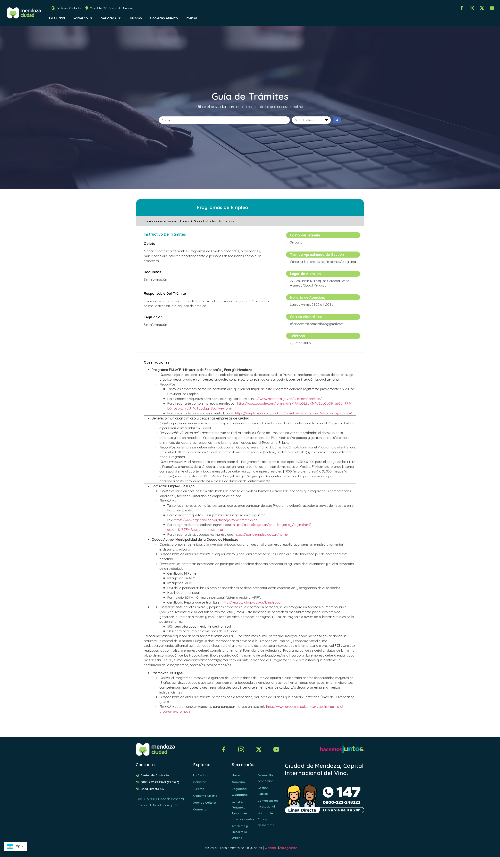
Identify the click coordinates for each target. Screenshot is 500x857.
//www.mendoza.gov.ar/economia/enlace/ (289, 398)
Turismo (135, 18)
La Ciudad (57, 18)
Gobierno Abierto (164, 18)
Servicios (108, 18)
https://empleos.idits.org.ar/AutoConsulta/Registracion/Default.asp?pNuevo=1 (293, 413)
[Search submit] (337, 120)
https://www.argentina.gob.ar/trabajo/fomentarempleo (216, 520)
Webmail (270, 848)
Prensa (191, 18)
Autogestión (288, 848)
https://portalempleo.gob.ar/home (261, 534)
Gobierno (80, 18)
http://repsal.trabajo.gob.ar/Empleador (252, 602)
